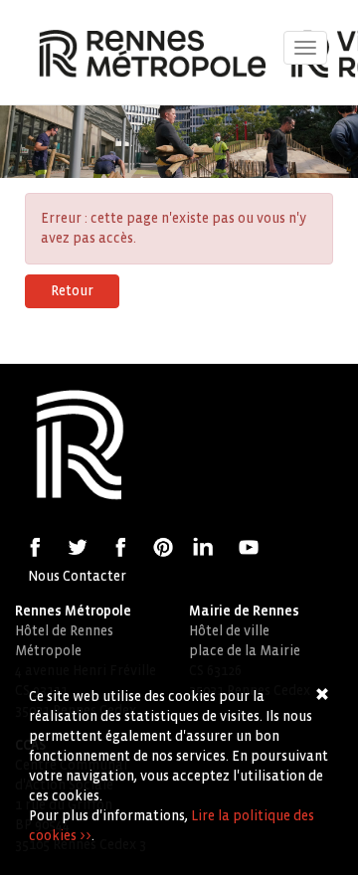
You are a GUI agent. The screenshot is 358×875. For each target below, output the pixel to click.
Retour (72, 290)
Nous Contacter (77, 576)
